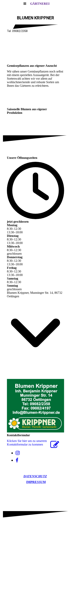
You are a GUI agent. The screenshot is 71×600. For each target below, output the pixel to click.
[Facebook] (17, 460)
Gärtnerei (40, 3)
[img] (35, 49)
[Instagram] (18, 453)
